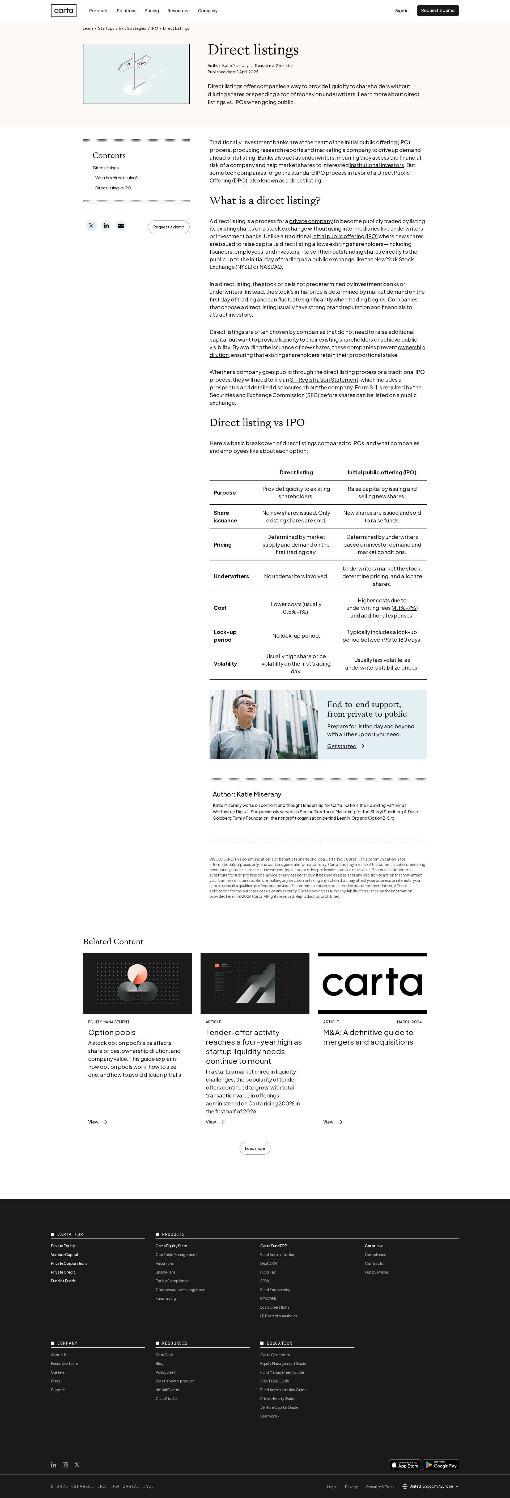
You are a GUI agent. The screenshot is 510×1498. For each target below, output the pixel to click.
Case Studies (167, 1398)
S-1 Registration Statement (324, 379)
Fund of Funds (63, 1280)
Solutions (126, 10)
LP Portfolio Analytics (279, 1315)
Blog (160, 1363)
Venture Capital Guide (279, 1407)
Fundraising (166, 1298)
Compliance (375, 1254)
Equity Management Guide (283, 1363)
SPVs (264, 1280)
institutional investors (377, 164)
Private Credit (63, 1272)
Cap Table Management (176, 1254)
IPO (154, 28)
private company (311, 221)
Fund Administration (277, 1254)
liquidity (289, 339)
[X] (77, 1464)
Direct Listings (176, 28)
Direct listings (106, 167)
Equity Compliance (172, 1280)
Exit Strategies (132, 28)
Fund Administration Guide (283, 1389)
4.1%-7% (404, 607)
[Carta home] (63, 10)
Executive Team (64, 1363)
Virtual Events (167, 1389)
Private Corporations (69, 1263)
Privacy (351, 1486)
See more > (270, 1416)
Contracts (374, 1263)
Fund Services (377, 1272)
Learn (88, 28)
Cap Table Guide (274, 1380)
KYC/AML (268, 1298)
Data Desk (164, 1354)
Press (56, 1380)
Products (98, 10)
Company (208, 10)
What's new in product (175, 1380)
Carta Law (374, 1245)
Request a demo (438, 10)
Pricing (152, 10)
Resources (178, 10)
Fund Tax (268, 1272)
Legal (332, 1486)
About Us (59, 1354)
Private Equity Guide (277, 1398)
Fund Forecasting (275, 1289)
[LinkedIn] (53, 1464)
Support (58, 1389)
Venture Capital (64, 1254)
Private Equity (63, 1245)
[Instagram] (65, 1464)
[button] (169, 226)
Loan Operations (274, 1307)
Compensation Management (181, 1289)
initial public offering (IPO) (345, 236)
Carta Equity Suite (171, 1245)
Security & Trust (380, 1486)
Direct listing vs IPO (113, 187)
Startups (106, 28)
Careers (58, 1372)
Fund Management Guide (282, 1372)
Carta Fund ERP (273, 1245)
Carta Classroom (275, 1354)
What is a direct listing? (116, 177)
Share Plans (166, 1272)
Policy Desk (166, 1372)
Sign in (402, 10)
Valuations (165, 1263)
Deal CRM (268, 1263)
